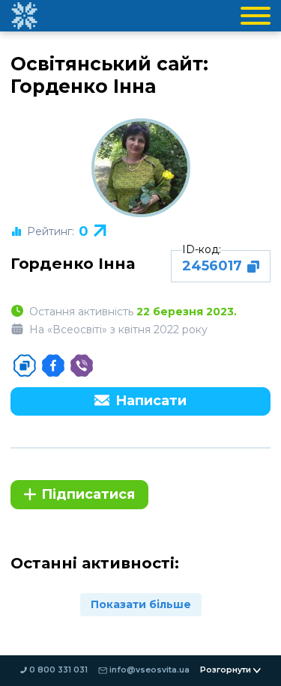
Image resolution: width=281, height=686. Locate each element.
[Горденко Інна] (140, 167)
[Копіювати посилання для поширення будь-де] (24, 365)
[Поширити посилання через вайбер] (81, 365)
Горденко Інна (72, 263)
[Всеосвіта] (23, 15)
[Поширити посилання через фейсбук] (53, 365)
